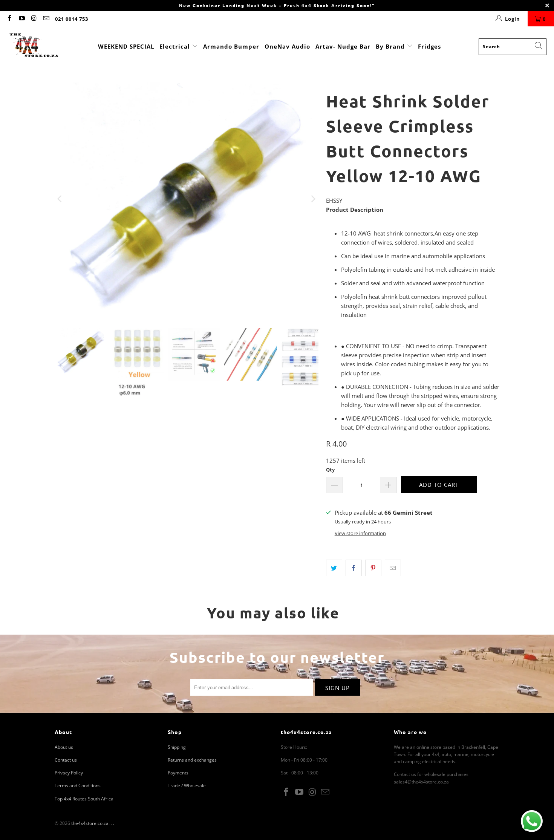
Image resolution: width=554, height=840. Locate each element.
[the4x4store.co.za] (34, 46)
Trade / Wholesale (187, 785)
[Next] (313, 199)
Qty (330, 469)
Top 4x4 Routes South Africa (84, 799)
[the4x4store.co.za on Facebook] (9, 18)
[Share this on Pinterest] (373, 568)
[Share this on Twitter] (334, 568)
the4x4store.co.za (90, 823)
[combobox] (512, 46)
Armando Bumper (231, 46)
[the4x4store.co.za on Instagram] (33, 18)
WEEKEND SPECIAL (126, 46)
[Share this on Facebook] (354, 568)
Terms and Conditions (78, 785)
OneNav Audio (287, 46)
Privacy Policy (69, 773)
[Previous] (60, 199)
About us (64, 747)
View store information (360, 533)
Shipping (177, 747)
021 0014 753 (71, 18)
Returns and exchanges (192, 760)
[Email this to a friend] (393, 568)
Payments (178, 773)
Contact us (66, 760)
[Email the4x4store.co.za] (45, 18)
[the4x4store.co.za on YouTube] (21, 18)
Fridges (429, 46)
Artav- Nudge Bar (342, 46)
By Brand (391, 46)
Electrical (174, 46)
